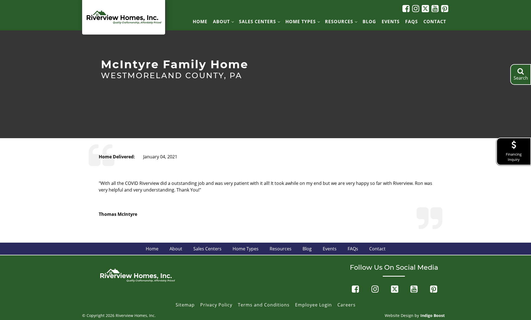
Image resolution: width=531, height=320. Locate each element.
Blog (369, 22)
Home (200, 22)
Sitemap (185, 305)
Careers (346, 305)
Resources (339, 22)
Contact (434, 22)
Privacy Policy (216, 305)
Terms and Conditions (264, 305)
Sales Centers (257, 22)
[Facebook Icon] (405, 8)
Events (391, 22)
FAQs (411, 22)
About (221, 22)
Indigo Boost (432, 315)
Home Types (300, 22)
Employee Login (313, 305)
